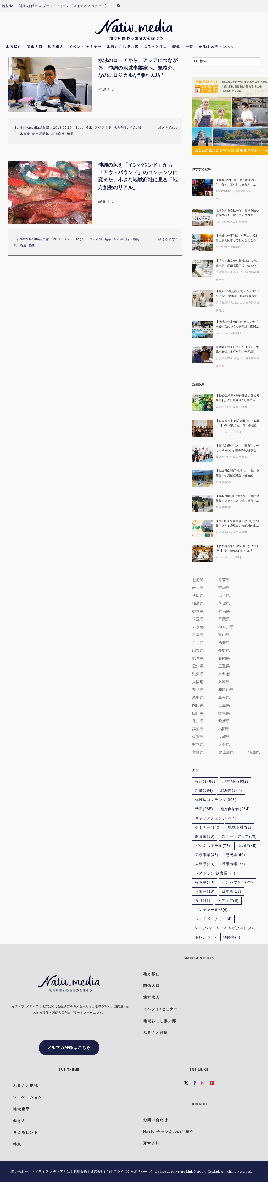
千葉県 (224, 619)
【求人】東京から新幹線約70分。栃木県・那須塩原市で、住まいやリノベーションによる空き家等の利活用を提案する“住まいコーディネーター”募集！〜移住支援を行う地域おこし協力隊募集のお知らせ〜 (238, 263)
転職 (204, 809)
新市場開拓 (40, 134)
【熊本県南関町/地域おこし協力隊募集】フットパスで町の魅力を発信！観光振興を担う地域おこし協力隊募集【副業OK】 (238, 498)
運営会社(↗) (100, 1171)
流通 (70, 134)
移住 (205, 781)
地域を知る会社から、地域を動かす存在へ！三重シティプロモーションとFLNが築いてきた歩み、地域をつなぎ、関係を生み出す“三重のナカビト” (238, 213)
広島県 (224, 705)
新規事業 (207, 855)
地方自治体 (235, 809)
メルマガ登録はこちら (69, 1047)
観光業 (235, 855)
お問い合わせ (18, 1171)
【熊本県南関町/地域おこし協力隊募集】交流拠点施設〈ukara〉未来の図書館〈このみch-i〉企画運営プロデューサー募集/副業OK (238, 473)
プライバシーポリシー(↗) (134, 1171)
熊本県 (198, 744)
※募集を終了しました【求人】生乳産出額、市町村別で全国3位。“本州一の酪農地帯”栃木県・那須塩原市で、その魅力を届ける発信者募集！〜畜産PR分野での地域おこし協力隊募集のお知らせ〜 (238, 349)
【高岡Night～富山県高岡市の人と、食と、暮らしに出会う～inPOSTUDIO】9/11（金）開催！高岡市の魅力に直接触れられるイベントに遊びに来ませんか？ (237, 182)
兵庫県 (224, 682)
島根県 (224, 697)
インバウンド (237, 882)
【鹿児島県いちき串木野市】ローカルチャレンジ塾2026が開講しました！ (237, 448)
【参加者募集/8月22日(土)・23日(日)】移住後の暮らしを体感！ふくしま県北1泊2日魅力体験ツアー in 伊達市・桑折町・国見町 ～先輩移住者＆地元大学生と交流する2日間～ (238, 548)
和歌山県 (226, 689)
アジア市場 (102, 127)
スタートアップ (239, 837)
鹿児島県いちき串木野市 (231, 406)
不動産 (205, 891)
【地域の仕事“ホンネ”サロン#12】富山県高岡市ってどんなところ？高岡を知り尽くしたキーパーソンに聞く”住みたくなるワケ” (238, 238)
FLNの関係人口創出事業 (231, 221)
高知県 (198, 729)
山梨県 (198, 650)
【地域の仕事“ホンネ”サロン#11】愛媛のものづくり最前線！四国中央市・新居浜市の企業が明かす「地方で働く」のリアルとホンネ (238, 324)
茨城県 (224, 603)
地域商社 (58, 134)
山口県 (198, 713)
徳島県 (224, 713)
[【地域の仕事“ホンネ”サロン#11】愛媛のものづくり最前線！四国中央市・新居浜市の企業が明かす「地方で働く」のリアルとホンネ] (202, 329)
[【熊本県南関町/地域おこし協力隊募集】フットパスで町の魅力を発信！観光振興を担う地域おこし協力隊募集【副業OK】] (202, 503)
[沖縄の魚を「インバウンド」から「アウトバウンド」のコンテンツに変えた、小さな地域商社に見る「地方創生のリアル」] (50, 192)
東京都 (198, 627)
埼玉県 (198, 619)
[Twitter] (186, 1083)
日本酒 (231, 891)
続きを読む (166, 127)
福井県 (224, 642)
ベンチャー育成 (211, 910)
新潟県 (198, 635)
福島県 (198, 603)
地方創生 (120, 127)
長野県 (224, 650)
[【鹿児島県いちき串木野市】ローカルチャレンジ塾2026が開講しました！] (202, 453)
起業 (132, 127)
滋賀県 (198, 674)
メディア (228, 901)
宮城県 (224, 588)
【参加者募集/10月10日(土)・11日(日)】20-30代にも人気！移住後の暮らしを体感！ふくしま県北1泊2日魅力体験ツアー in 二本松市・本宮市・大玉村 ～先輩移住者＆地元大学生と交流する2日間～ (238, 423)
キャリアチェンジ (216, 818)
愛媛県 (224, 721)
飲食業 (205, 837)
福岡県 (224, 729)
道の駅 (247, 846)
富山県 (224, 635)
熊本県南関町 (224, 482)
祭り (202, 901)
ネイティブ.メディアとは (51, 1171)
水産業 (25, 134)
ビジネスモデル (212, 846)
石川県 (198, 642)
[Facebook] (195, 1083)
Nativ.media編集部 (34, 127)
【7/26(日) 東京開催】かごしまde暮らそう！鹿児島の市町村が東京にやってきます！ (237, 523)
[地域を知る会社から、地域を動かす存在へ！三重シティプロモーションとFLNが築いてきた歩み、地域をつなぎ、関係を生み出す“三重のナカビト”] (202, 217)
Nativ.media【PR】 (229, 432)
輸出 (89, 127)
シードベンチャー (213, 919)
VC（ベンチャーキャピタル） (224, 928)
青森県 (224, 580)
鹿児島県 (226, 752)
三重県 (224, 666)
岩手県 (198, 588)
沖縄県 (254, 752)
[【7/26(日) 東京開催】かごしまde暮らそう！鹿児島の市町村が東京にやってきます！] (202, 528)
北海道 (198, 580)
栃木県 (198, 611)
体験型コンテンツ (216, 800)
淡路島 (232, 937)
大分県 (224, 744)
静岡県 (224, 658)
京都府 (224, 674)
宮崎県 (198, 752)
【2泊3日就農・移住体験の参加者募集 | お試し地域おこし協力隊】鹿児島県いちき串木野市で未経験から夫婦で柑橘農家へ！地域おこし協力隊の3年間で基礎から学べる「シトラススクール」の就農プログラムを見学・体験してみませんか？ (237, 398)
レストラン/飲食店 (215, 873)
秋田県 (198, 595)
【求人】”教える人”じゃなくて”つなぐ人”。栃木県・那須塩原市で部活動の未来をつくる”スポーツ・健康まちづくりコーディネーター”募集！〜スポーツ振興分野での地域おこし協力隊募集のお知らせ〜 (238, 294)
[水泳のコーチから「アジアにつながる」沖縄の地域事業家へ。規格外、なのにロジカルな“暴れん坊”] (50, 84)
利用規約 (80, 1171)
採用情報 (233, 864)
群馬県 (224, 611)
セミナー (208, 827)
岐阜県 (198, 658)
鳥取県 (198, 697)
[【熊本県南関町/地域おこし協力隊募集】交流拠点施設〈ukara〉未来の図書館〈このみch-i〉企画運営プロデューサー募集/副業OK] (202, 478)
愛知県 (198, 666)
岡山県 (198, 705)
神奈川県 (226, 627)
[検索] (122, 6)
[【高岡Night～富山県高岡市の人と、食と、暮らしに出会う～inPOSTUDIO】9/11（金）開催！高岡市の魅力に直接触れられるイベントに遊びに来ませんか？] (202, 187)
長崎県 (224, 737)
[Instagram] (203, 1083)
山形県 (224, 595)
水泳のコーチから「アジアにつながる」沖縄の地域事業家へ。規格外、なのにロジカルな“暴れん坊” (138, 68)
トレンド (205, 937)
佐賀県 (198, 737)
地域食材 (240, 827)
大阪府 (198, 682)
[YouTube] (212, 1083)
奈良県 (198, 689)
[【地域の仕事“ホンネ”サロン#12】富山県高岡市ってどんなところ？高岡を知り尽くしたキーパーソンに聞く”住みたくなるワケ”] (202, 242)
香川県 (198, 721)
